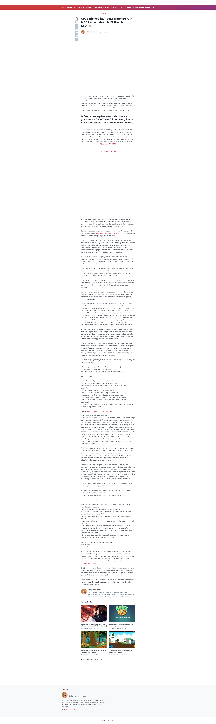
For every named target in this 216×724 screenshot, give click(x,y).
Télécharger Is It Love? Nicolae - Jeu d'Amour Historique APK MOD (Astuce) (94, 625)
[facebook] (76, 21)
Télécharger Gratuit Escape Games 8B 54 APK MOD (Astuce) (93, 651)
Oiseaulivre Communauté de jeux (107, 233)
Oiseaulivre (111, 720)
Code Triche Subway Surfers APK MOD (99, 411)
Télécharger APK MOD (108, 144)
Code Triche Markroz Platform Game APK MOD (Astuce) (121, 651)
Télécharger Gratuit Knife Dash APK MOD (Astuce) (121, 625)
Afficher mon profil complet (72, 710)
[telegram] (76, 32)
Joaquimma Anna (74, 694)
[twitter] (76, 25)
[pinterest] (76, 35)
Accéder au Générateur (108, 151)
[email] (76, 39)
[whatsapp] (76, 28)
